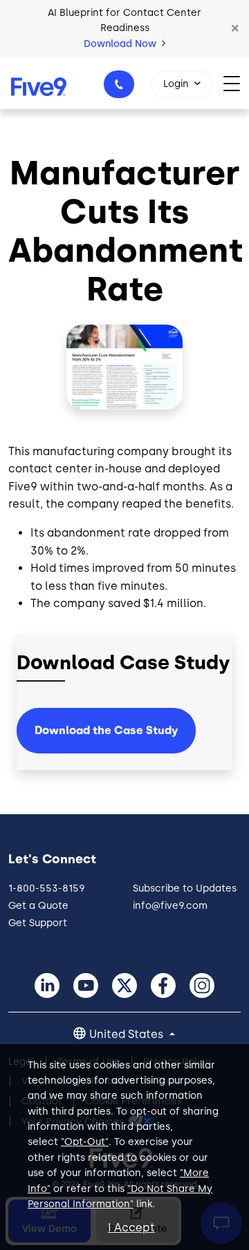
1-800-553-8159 (119, 84)
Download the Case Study (106, 730)
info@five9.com (170, 906)
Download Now (121, 44)
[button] (235, 28)
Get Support (37, 923)
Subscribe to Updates (185, 888)
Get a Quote (38, 906)
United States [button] (127, 1034)
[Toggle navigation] (236, 83)
